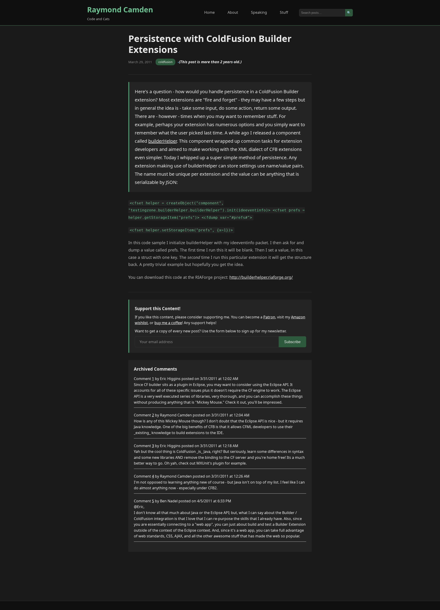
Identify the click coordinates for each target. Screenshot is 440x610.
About (233, 12)
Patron (269, 317)
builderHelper (162, 141)
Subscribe (292, 342)
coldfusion (165, 62)
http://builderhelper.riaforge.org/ (261, 277)
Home (209, 12)
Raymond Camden (120, 9)
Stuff (284, 12)
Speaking (259, 12)
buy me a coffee (168, 322)
